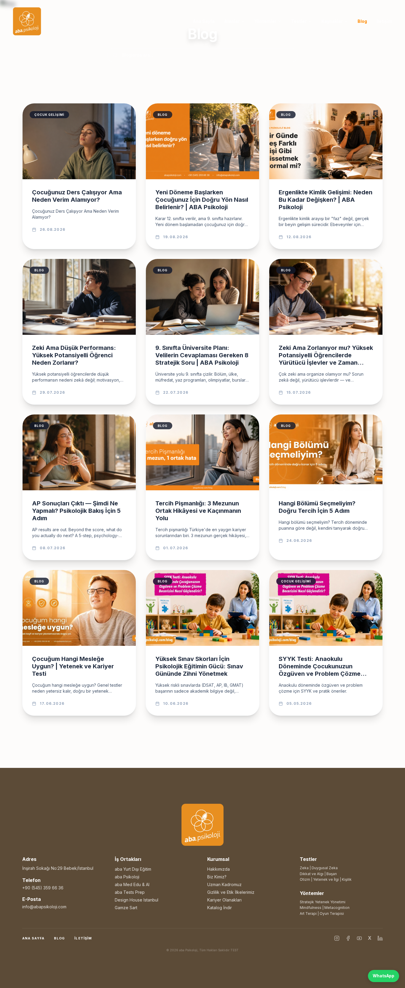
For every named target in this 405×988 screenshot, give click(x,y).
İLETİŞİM (83, 938)
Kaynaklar (332, 21)
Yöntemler (265, 21)
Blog (362, 21)
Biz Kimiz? (217, 876)
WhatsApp (383, 975)
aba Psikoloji (127, 876)
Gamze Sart (126, 907)
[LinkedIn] (380, 938)
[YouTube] (359, 938)
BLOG (59, 938)
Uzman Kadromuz (224, 884)
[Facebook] (348, 938)
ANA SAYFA (33, 938)
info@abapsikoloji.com (44, 906)
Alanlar (232, 21)
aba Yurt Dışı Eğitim (133, 869)
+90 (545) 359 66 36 (42, 887)
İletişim (384, 21)
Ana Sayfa (204, 21)
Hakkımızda (218, 869)
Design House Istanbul (136, 899)
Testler (299, 21)
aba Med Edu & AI (132, 884)
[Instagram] (336, 938)
